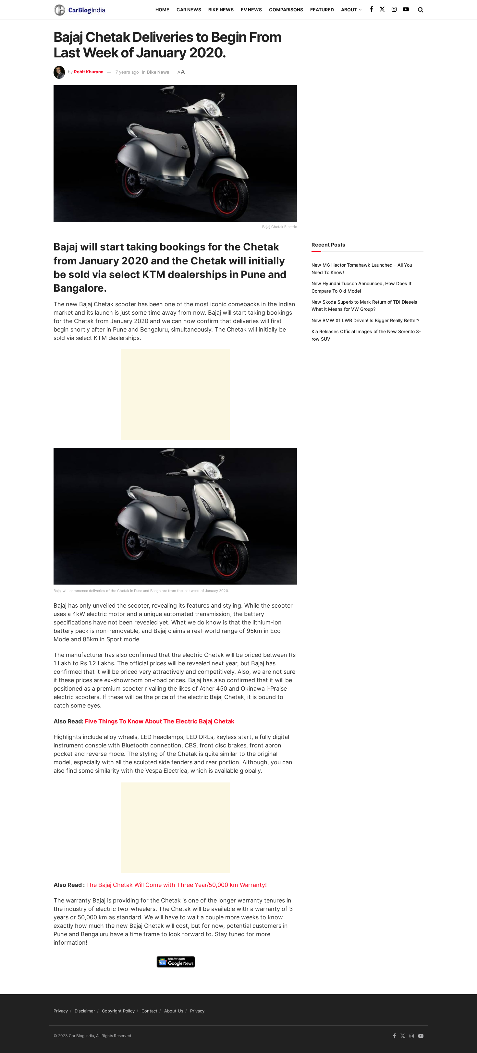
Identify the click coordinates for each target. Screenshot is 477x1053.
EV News (251, 9)
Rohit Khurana (89, 72)
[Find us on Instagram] (394, 9)
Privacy (61, 1010)
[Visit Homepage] (79, 10)
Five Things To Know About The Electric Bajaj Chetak (159, 721)
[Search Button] (420, 10)
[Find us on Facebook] (371, 9)
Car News (189, 9)
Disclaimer (85, 1010)
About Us (173, 1010)
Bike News (221, 9)
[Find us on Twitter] (382, 9)
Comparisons (286, 9)
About (349, 9)
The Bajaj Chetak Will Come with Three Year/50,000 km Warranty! (176, 884)
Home (162, 9)
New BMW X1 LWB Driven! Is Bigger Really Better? (365, 320)
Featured (322, 9)
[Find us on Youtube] (406, 9)
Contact (149, 1010)
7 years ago (127, 72)
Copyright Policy (118, 1010)
